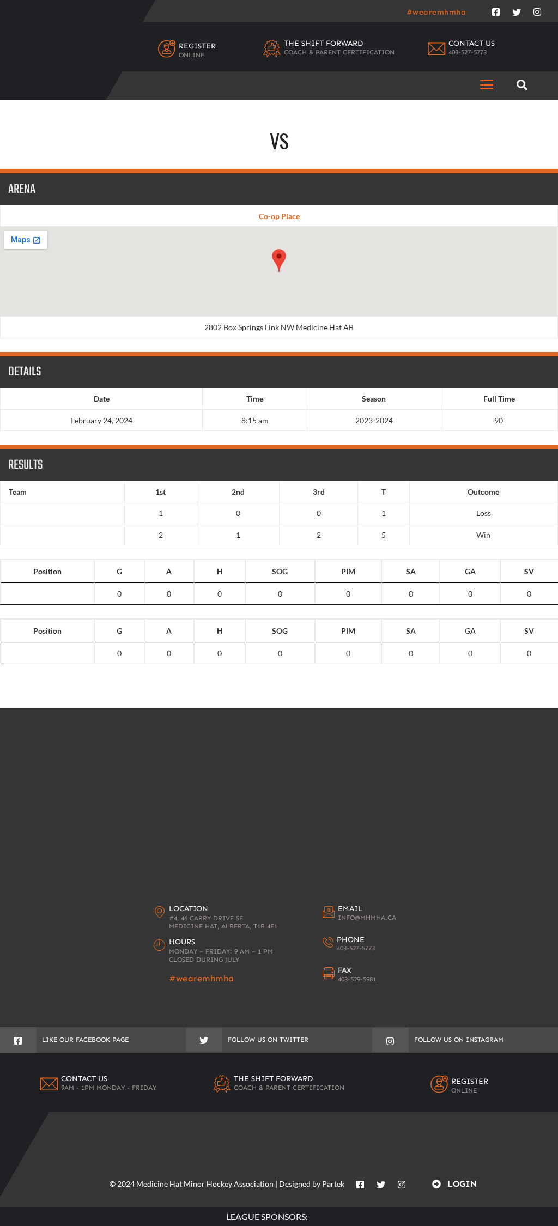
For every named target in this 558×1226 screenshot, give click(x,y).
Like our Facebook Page (85, 1039)
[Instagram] (537, 10)
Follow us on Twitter (268, 1039)
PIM (348, 571)
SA (411, 571)
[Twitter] (516, 10)
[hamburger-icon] (487, 85)
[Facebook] (496, 10)
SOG (280, 571)
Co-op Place (279, 216)
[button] (522, 85)
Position (47, 571)
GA (470, 571)
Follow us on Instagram (459, 1039)
